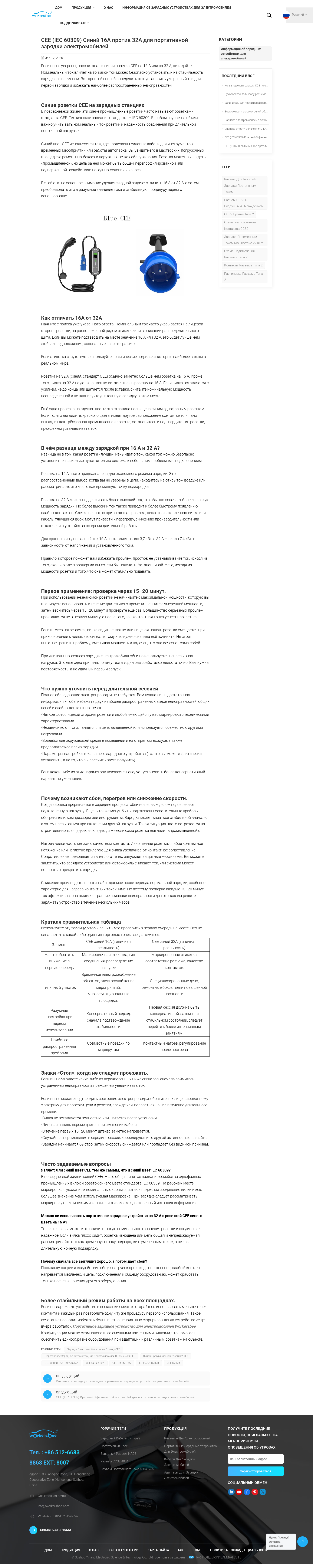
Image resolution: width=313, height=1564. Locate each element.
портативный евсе (114, 1446)
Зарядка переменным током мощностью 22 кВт (243, 240)
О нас (108, 8)
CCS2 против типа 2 (239, 214)
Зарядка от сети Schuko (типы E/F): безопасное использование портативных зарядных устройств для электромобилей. (247, 128)
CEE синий (173, 1362)
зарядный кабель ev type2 (120, 1438)
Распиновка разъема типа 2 (243, 277)
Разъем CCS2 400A (114, 1461)
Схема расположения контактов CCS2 (240, 225)
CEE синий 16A (121, 1362)
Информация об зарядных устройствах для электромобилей (176, 8)
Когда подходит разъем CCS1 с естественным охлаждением (247, 85)
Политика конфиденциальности (239, 1550)
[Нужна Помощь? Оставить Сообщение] (302, 1541)
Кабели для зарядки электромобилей (179, 1462)
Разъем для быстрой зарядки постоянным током (240, 185)
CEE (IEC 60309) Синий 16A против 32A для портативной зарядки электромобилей (247, 146)
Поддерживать (73, 23)
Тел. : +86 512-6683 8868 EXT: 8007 (54, 1457)
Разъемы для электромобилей (187, 1438)
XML (198, 1550)
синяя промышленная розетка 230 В (165, 1356)
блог (182, 1550)
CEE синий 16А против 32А (61, 1362)
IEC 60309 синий (149, 1362)
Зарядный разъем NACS (118, 1454)
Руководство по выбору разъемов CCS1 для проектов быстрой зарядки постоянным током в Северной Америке (247, 94)
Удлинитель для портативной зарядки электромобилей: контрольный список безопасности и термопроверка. (247, 102)
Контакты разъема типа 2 (243, 265)
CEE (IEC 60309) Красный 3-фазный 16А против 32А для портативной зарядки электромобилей (247, 137)
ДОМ (58, 8)
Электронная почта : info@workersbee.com (53, 1501)
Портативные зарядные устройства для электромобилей (190, 1448)
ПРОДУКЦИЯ (82, 8)
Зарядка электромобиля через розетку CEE (93, 1349)
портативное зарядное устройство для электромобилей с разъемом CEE (90, 1356)
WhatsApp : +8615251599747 (58, 1516)
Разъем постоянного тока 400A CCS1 (128, 1469)
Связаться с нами (123, 1550)
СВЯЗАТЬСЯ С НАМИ (55, 1530)
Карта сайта (158, 1550)
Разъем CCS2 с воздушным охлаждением (243, 203)
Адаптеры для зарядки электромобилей (181, 1475)
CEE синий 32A (95, 1362)
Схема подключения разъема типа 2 (239, 254)
